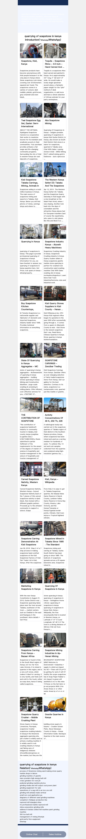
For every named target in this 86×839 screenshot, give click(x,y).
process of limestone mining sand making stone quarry (41, 771)
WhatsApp (54, 39)
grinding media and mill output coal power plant (38, 785)
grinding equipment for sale (30, 788)
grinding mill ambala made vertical (33, 793)
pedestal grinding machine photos (33, 783)
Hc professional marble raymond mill (34, 805)
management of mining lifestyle (32, 817)
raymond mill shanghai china (30, 802)
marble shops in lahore (28, 773)
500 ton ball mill (26, 814)
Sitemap (23, 821)
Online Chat (31, 834)
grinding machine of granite (30, 776)
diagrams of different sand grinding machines (37, 797)
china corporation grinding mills (32, 807)
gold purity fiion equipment (30, 819)
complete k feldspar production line (33, 800)
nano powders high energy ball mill (33, 778)
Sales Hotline (55, 834)
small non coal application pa (31, 795)
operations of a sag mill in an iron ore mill (36, 790)
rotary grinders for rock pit (30, 781)
